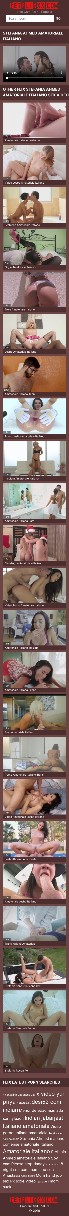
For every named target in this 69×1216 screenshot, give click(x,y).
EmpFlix (26, 1206)
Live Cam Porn (27, 12)
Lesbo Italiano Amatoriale (20, 859)
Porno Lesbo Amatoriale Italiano (24, 436)
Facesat (23, 1102)
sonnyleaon (13, 1118)
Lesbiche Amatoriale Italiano (22, 225)
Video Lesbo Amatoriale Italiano (24, 182)
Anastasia (11, 1175)
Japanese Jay (26, 1094)
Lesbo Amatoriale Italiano (20, 351)
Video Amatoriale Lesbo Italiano (24, 816)
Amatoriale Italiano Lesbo (20, 689)
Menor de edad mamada (41, 1110)
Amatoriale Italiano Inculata (22, 647)
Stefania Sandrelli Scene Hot (22, 986)
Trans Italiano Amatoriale (20, 943)
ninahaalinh (10, 1094)
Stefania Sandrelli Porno (20, 1028)
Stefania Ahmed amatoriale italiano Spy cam (34, 1157)
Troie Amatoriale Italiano (20, 309)
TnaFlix (44, 1206)
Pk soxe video (23, 1181)
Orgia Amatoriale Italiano (20, 267)
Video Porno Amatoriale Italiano (24, 605)
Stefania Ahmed (34, 1138)
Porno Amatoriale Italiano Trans (24, 774)
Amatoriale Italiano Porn (19, 520)
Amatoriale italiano (26, 1151)
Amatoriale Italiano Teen (20, 394)
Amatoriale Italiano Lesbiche (22, 140)
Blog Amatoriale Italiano (19, 732)
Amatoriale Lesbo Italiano (20, 901)
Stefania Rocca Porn (17, 1070)
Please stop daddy (28, 1164)
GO (58, 18)
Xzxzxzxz (52, 1164)
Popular (46, 12)
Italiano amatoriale (26, 1126)
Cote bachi (28, 1175)
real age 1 (43, 1181)
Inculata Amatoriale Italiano (22, 478)
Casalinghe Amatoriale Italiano (23, 563)
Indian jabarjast (44, 1118)
